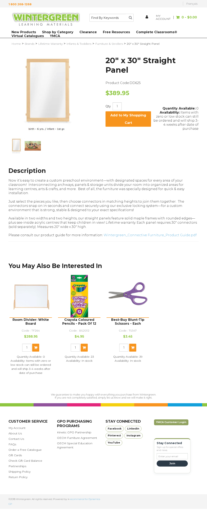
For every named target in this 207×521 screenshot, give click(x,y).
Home (16, 44)
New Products (24, 32)
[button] (186, 19)
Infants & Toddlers (79, 44)
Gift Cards (15, 455)
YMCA (55, 36)
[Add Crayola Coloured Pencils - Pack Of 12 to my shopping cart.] (84, 348)
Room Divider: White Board (31, 321)
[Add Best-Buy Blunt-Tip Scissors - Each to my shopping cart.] (132, 348)
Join (172, 463)
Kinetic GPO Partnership (74, 432)
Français (191, 3)
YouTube (114, 442)
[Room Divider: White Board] (31, 296)
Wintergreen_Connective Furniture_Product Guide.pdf (150, 235)
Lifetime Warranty (50, 44)
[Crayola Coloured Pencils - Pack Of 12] (79, 296)
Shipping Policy (19, 471)
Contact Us (16, 439)
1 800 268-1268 (20, 4)
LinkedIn (133, 428)
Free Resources (116, 32)
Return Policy (17, 477)
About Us (15, 433)
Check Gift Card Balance (25, 461)
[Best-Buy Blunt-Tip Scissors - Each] (128, 296)
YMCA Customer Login (171, 422)
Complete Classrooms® (156, 32)
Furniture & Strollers (109, 44)
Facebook (114, 428)
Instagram (133, 435)
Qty (108, 106)
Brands (29, 44)
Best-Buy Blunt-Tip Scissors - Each (127, 321)
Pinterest (114, 435)
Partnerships (17, 466)
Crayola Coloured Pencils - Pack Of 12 (79, 321)
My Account (16, 428)
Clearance (88, 32)
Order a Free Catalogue (25, 450)
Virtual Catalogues (28, 36)
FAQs (12, 444)
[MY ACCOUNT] (147, 17)
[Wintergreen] (45, 20)
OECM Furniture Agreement (77, 438)
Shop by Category (57, 32)
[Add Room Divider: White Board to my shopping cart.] (35, 348)
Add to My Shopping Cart (128, 119)
